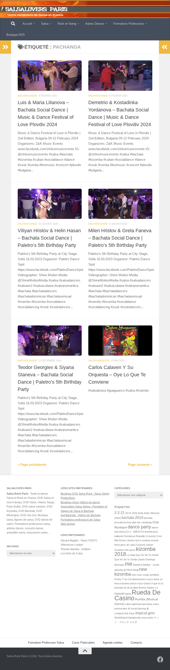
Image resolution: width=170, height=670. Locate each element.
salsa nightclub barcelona (138, 604)
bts (139, 522)
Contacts (136, 642)
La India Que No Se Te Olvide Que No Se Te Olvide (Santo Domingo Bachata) (136, 560)
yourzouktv (147, 617)
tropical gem (145, 613)
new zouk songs (140, 574)
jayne (132, 550)
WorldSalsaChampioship (127, 617)
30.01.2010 (131, 513)
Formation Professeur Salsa (46, 642)
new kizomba (130, 572)
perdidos (154, 574)
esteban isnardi (150, 540)
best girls (132, 522)
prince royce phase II (141, 583)
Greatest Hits (121, 550)
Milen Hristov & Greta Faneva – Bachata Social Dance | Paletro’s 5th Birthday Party (119, 238)
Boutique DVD (15, 34)
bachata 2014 (132, 517)
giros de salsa (127, 544)
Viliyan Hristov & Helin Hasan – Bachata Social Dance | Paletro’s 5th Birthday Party (49, 238)
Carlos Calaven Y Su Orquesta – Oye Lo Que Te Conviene (117, 375)
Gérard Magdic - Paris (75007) (79, 540)
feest (117, 544)
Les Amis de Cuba (72, 553)
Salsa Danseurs (99, 360)
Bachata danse (27, 95)
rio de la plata (131, 587)
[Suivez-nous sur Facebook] (160, 659)
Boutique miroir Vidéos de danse (80, 502)
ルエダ (133, 622)
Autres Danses (94, 23)
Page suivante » (140, 464)
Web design (68, 523)
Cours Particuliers (83, 642)
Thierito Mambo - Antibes (76, 549)
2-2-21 (119, 513)
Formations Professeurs (128, 23)
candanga (146, 522)
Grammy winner (144, 544)
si (129, 608)
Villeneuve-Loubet (72, 544)
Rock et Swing (67, 23)
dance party (139, 526)
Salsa (44, 23)
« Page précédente (32, 464)
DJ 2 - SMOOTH (135, 531)
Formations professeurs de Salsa (80, 519)
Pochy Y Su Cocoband (126, 579)
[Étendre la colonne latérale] (5, 47)
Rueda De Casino (137, 595)
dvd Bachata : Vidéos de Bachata (80, 515)
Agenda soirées (113, 642)
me (128, 564)
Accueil (27, 23)
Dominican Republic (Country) (140, 536)
